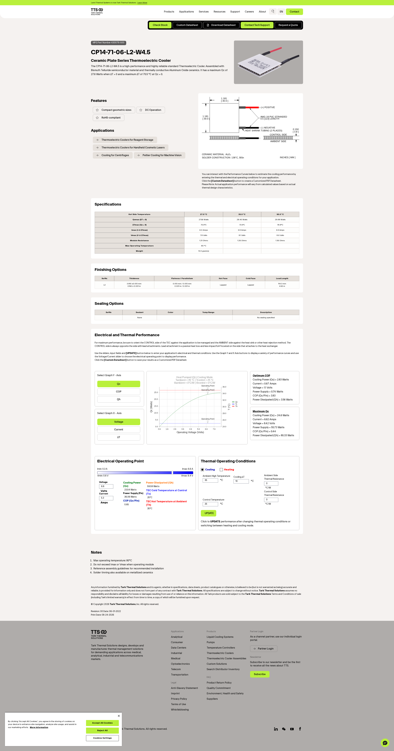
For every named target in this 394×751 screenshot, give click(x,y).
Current (118, 429)
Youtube (292, 729)
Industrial (176, 653)
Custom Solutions (217, 664)
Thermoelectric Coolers (220, 653)
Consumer (177, 642)
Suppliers (212, 699)
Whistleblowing (180, 709)
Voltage (118, 421)
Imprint (175, 693)
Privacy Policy (179, 699)
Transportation (179, 674)
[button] (273, 11)
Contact (294, 11)
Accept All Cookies (102, 723)
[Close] (119, 716)
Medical (175, 658)
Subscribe (260, 674)
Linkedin (276, 729)
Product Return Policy (219, 683)
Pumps (211, 642)
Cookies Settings (102, 738)
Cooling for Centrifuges (115, 155)
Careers (249, 11)
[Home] (97, 11)
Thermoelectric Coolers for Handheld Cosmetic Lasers (133, 147)
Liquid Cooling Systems (220, 637)
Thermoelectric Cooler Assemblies (226, 658)
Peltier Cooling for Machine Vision (162, 155)
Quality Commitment (219, 688)
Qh (118, 399)
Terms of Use (178, 704)
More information (39, 727)
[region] (63, 729)
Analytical (176, 637)
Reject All (102, 730)
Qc (118, 383)
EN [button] (281, 11)
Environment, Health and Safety (225, 693)
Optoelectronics (180, 664)
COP (118, 391)
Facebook (300, 729)
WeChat (284, 729)
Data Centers (178, 648)
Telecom (176, 669)
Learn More (142, 3)
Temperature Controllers (221, 648)
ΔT (118, 437)
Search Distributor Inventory (223, 669)
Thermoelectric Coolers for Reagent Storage (127, 139)
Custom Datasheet (187, 25)
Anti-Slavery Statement (184, 688)
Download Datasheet (223, 25)
